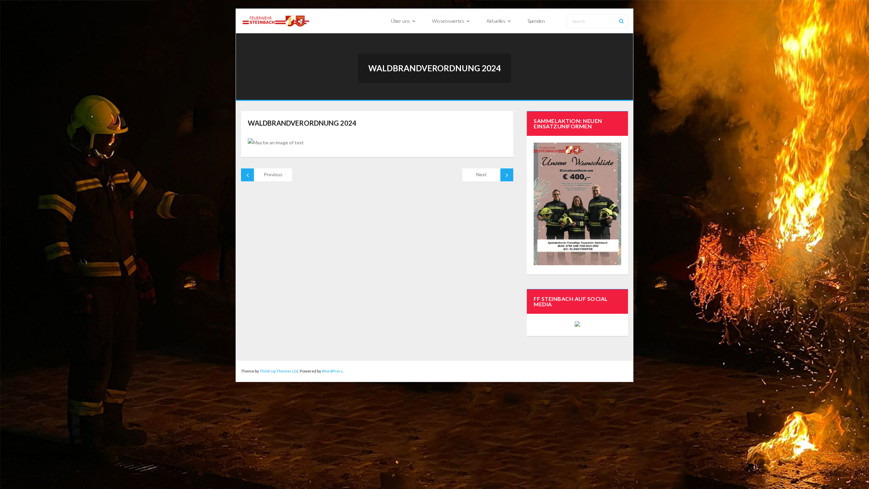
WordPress (332, 371)
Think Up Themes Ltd (279, 371)
